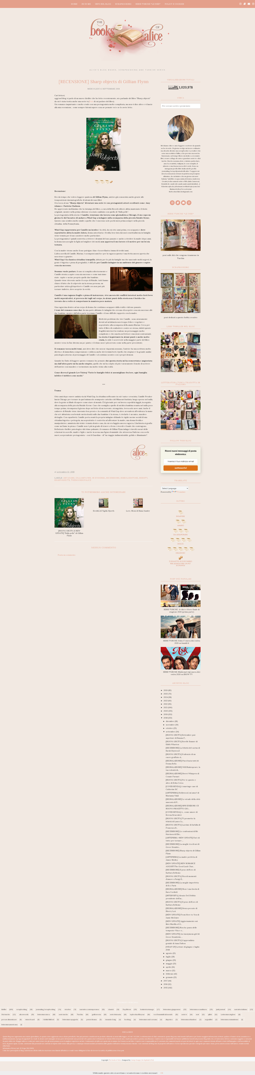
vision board (30, 1019)
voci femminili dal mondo (163, 1014)
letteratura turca (43, 1014)
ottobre (169, 728)
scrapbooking (21, 1009)
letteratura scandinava (198, 1009)
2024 (166, 697)
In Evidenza (98, 478)
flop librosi (127, 1009)
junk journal (220, 1009)
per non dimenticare (9, 1019)
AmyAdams (69, 478)
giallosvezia (96, 1014)
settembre (171, 731)
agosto (169, 953)
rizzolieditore (129, 478)
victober (68, 1009)
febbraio (170, 974)
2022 (166, 704)
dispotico (169, 1019)
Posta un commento (66, 555)
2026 (166, 690)
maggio (169, 963)
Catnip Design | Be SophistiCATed (142, 1060)
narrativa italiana (240, 1009)
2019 (166, 714)
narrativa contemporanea (89, 1009)
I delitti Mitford (48, 1019)
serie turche (63, 1014)
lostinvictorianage (147, 1009)
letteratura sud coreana (148, 1019)
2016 (166, 984)
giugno (169, 960)
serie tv (184, 1014)
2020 (166, 711)
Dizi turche (5, 1014)
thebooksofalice (81, 480)
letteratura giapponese (171, 1009)
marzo (169, 970)
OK (161, 1073)
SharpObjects (62, 480)
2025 (166, 694)
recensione (113, 478)
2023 (166, 700)
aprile (169, 967)
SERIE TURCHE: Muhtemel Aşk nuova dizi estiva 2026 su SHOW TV (181, 673)
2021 (166, 707)
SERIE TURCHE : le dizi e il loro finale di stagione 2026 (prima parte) (181, 610)
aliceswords (23, 1014)
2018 (166, 718)
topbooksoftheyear (137, 1014)
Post (91, 101)
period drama (91, 1019)
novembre (170, 725)
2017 (166, 981)
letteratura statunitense (229, 1019)
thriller (3, 1009)
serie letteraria (115, 1014)
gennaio (169, 977)
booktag (127, 1019)
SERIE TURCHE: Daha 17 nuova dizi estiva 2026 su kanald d (181, 642)
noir (197, 1014)
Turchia (80, 1014)
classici (111, 1009)
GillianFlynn (83, 478)
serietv (143, 478)
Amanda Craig (110, 1019)
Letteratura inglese (228, 1014)
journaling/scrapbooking (45, 1009)
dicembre (170, 721)
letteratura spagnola (70, 1019)
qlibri (210, 1014)
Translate (181, 492)
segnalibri (208, 1019)
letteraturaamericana (9, 1025)
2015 (166, 987)
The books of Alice (115, 1060)
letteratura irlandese (188, 1019)
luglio (168, 956)
